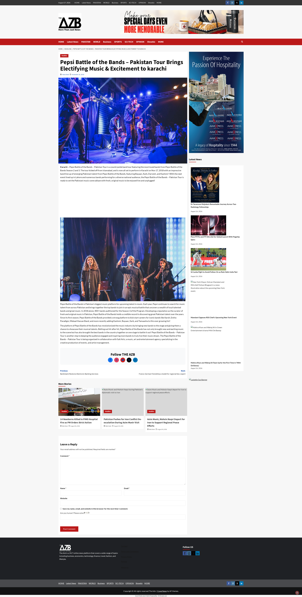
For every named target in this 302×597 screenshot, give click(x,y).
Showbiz (151, 3)
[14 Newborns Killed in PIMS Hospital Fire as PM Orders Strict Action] (79, 402)
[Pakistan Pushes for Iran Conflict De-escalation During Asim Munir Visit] (123, 402)
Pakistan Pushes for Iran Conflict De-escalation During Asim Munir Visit (123, 421)
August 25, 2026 (118, 426)
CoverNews (162, 591)
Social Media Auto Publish (142, 596)
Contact (124, 546)
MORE (159, 3)
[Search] (242, 42)
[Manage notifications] (297, 593)
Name (63, 488)
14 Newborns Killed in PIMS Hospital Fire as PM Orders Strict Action (79, 421)
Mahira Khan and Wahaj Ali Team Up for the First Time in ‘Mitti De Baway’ (216, 364)
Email (127, 488)
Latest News (86, 3)
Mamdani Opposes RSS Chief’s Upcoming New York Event (214, 317)
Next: (162, 372)
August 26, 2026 (75, 426)
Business (115, 3)
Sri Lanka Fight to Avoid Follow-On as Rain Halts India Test (214, 272)
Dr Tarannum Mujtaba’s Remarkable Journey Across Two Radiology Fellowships (213, 205)
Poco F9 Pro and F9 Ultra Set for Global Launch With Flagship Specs (215, 238)
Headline (64, 56)
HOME (77, 3)
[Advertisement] (122, 200)
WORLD (106, 3)
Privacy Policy (126, 557)
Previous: (79, 372)
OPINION (142, 3)
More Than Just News (69, 29)
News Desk (65, 74)
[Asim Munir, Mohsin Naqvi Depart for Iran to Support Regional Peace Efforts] (166, 402)
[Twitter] (129, 360)
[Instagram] (116, 360)
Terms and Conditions (130, 551)
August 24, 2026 (162, 429)
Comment (64, 456)
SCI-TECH (132, 3)
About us (124, 567)
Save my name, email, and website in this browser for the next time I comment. (95, 509)
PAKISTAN (97, 3)
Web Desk (65, 426)
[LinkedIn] (135, 360)
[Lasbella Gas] (198, 379)
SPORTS (124, 3)
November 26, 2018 (78, 74)
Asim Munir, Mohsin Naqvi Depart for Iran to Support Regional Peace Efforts (166, 423)
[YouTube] (122, 360)
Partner (124, 561)
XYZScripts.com (162, 596)
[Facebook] (110, 360)
